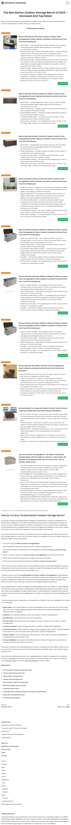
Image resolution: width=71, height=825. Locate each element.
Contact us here (10, 661)
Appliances (5, 780)
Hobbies (5, 789)
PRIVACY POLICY (7, 801)
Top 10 (3, 777)
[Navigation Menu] (68, 2)
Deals (3, 770)
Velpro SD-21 (5, 731)
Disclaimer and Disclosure (10, 746)
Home (3, 761)
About (3, 752)
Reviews (4, 764)
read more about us (31, 661)
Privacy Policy (6, 749)
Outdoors (5, 792)
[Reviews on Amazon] (10, 291)
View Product (63, 83)
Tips (3, 783)
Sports (3, 786)
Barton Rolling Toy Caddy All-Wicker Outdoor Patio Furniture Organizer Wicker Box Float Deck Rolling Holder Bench (43, 409)
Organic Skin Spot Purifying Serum (12, 734)
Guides (3, 774)
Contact (4, 756)
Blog (2, 767)
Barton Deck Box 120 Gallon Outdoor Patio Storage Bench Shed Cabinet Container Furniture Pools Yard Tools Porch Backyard (41, 368)
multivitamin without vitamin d (11, 725)
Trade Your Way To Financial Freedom (14, 728)
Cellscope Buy (6, 737)
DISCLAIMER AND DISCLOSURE (11, 804)
